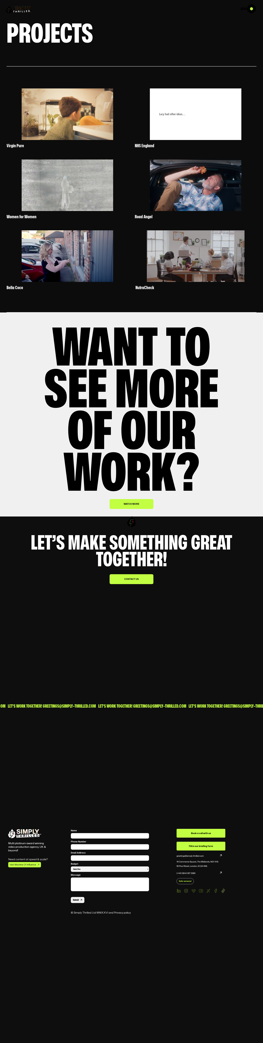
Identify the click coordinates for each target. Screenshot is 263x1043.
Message (76, 875)
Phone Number (78, 841)
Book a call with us (201, 833)
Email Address (78, 852)
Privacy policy (123, 912)
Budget (74, 864)
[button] (255, 8)
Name (74, 830)
